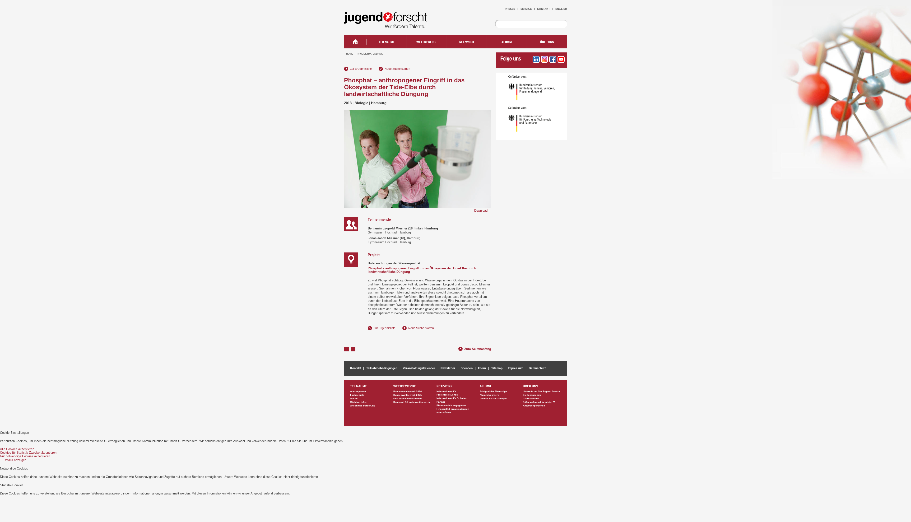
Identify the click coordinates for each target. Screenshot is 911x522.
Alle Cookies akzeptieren (17, 449)
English (561, 8)
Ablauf (354, 398)
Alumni (507, 42)
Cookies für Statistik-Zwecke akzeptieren (28, 452)
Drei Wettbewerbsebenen (407, 398)
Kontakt (543, 8)
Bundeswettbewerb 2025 (407, 395)
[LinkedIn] (536, 59)
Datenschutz (537, 368)
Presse (510, 8)
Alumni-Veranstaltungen (493, 398)
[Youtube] (561, 59)
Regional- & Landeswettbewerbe (412, 402)
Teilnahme (387, 42)
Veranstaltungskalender (419, 368)
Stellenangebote (532, 395)
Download (481, 210)
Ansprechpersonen (534, 405)
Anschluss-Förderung (362, 405)
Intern (482, 368)
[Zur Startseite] (389, 25)
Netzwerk (466, 42)
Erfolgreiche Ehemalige (493, 391)
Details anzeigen (15, 460)
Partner (441, 402)
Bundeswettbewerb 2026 (407, 391)
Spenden (467, 368)
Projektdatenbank (370, 53)
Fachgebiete (357, 395)
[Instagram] (544, 59)
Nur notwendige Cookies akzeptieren (25, 456)
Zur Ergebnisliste (361, 68)
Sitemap (496, 368)
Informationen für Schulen (451, 398)
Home (349, 53)
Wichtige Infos (358, 402)
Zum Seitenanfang (477, 348)
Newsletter (448, 368)
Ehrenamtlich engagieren (451, 405)
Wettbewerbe (426, 42)
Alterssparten (358, 391)
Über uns (547, 42)
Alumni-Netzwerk (489, 395)
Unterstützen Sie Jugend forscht (541, 391)
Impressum (515, 368)
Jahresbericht (531, 398)
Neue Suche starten (397, 68)
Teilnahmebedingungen (381, 368)
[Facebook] (552, 59)
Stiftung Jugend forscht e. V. (539, 402)
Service (526, 8)
